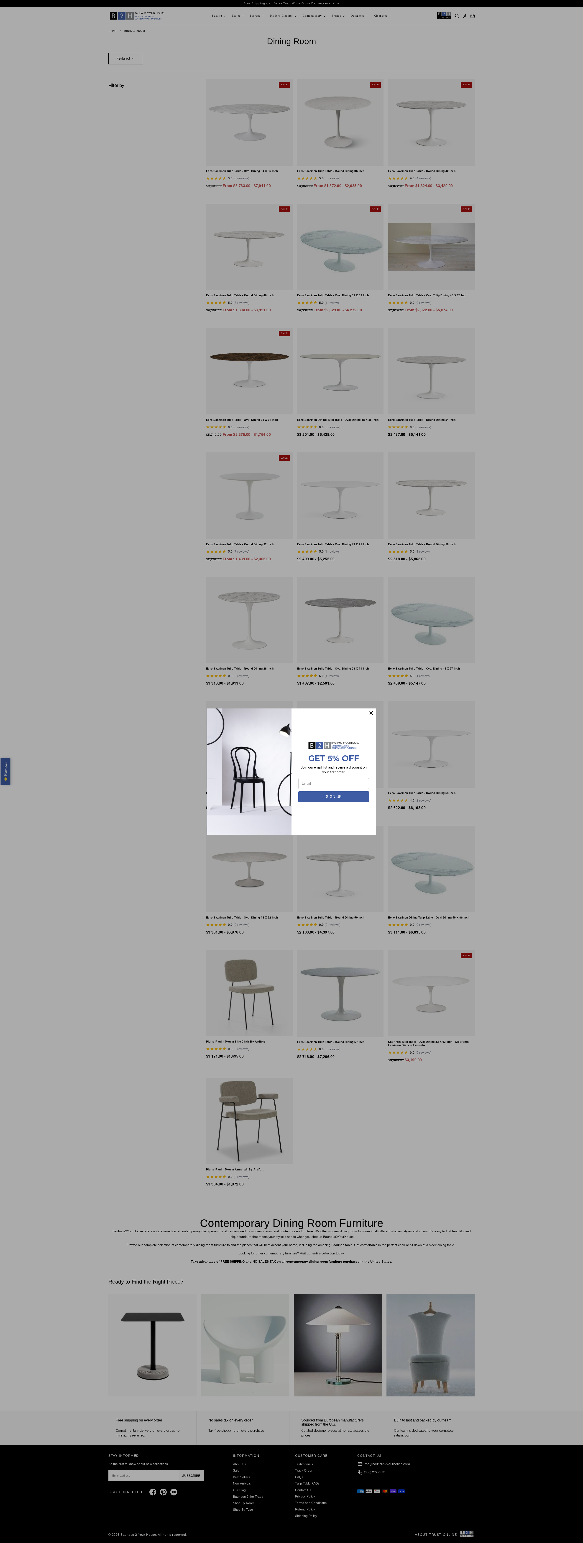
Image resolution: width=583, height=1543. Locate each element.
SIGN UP (334, 796)
